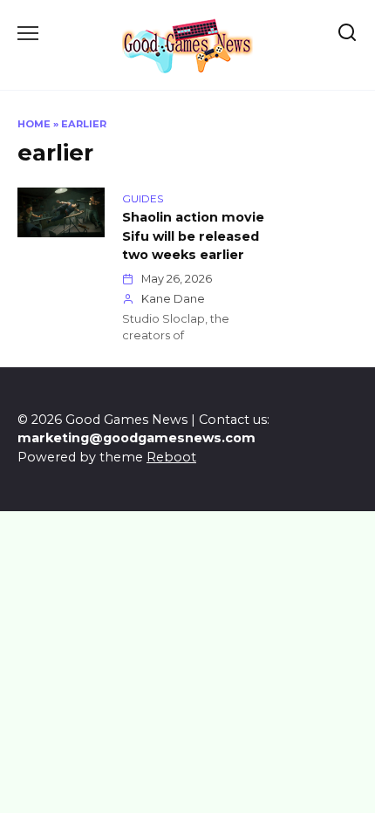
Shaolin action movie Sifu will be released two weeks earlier (193, 236)
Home (34, 124)
